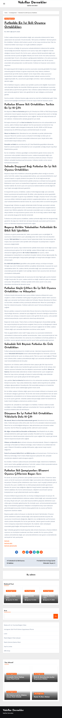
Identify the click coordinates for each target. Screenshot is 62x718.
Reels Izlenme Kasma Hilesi (12, 642)
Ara (5, 611)
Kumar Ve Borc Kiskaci (42, 697)
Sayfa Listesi (8, 646)
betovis (6, 541)
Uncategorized (9, 18)
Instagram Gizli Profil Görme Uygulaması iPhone (19, 629)
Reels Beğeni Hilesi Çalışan (12, 638)
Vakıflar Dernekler (32, 2)
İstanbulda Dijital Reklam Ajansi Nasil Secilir (12, 595)
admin (8, 31)
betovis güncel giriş (10, 546)
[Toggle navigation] (4, 4)
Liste (5, 633)
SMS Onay (7, 651)
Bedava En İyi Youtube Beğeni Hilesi (15, 625)
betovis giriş (8, 543)
